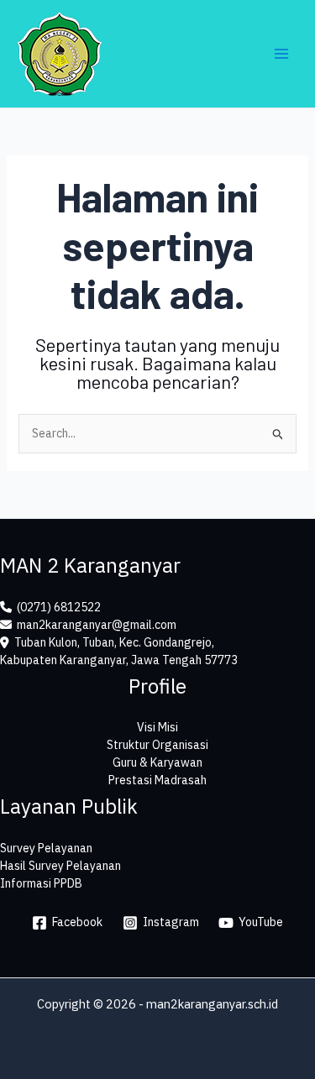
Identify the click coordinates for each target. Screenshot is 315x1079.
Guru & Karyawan (157, 762)
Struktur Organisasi (157, 744)
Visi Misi (157, 727)
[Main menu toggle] (281, 54)
